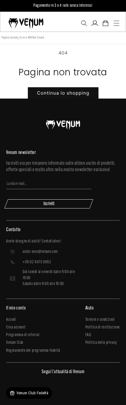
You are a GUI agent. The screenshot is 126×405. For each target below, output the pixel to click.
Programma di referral (23, 335)
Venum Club (14, 342)
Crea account (15, 327)
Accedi (11, 319)
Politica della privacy (101, 342)
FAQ (88, 335)
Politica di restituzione (102, 327)
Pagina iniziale (10, 37)
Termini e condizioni (100, 319)
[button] (84, 23)
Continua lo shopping (63, 93)
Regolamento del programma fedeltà (33, 350)
